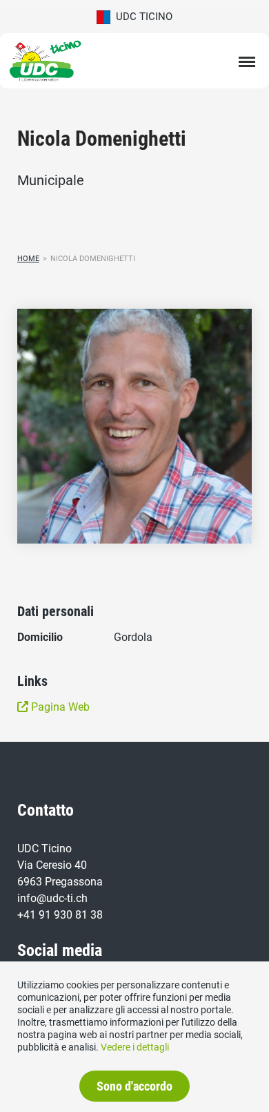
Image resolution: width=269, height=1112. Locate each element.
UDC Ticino (141, 16)
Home (28, 258)
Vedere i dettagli (135, 1047)
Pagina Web (59, 706)
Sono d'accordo (134, 1086)
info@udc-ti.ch (52, 898)
